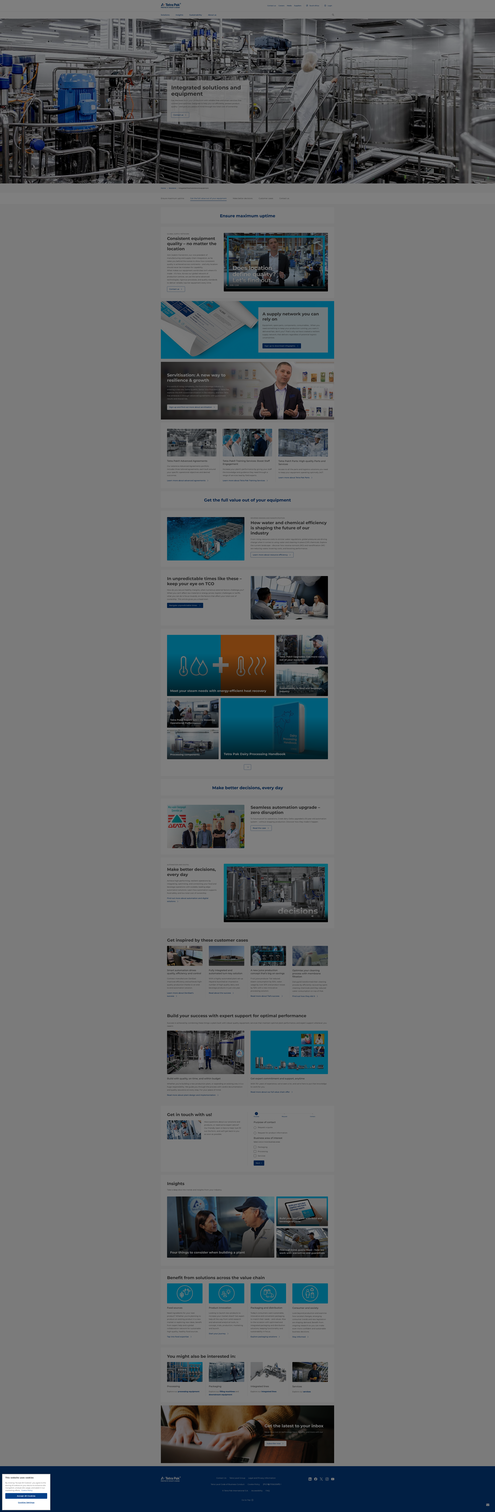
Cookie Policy (26, 1490)
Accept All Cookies (26, 1496)
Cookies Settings (26, 1502)
